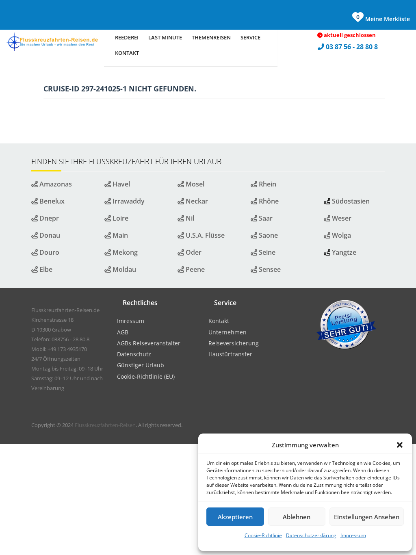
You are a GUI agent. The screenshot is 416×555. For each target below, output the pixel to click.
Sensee (269, 269)
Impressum (353, 535)
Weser (340, 218)
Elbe (45, 269)
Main (119, 235)
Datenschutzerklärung (311, 535)
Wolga (340, 235)
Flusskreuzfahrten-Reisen (105, 425)
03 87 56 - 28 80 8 (352, 46)
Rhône (268, 201)
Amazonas (55, 184)
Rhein (266, 184)
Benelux (51, 201)
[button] (400, 445)
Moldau (123, 269)
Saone (267, 235)
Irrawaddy (128, 201)
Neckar (196, 201)
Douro (48, 252)
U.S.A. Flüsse (204, 235)
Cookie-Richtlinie (263, 535)
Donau (49, 235)
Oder (193, 252)
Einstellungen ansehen (366, 517)
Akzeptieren (235, 517)
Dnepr (48, 218)
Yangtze (344, 252)
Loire (119, 218)
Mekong (124, 252)
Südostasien (351, 201)
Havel (120, 184)
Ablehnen (296, 517)
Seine (266, 252)
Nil (189, 218)
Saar (265, 218)
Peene (194, 269)
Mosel (194, 184)
